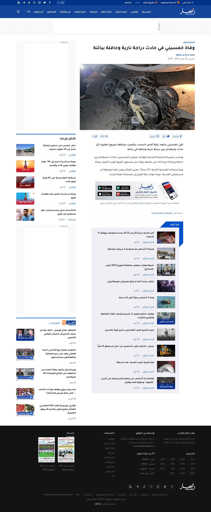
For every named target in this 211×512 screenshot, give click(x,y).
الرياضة (93, 12)
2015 (173, 464)
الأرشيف (88, 495)
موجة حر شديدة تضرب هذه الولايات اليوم (58, 196)
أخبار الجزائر (121, 12)
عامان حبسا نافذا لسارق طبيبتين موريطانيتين (130, 282)
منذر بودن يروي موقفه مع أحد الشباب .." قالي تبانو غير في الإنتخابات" (57, 392)
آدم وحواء (38, 12)
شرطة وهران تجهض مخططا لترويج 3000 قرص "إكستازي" (130, 267)
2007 (172, 473)
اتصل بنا (121, 495)
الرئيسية (146, 12)
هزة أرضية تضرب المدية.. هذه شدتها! (135, 363)
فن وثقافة (65, 12)
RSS (78, 495)
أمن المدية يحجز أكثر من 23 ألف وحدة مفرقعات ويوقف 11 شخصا (126, 235)
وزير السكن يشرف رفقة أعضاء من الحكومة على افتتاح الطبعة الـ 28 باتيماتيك (58, 373)
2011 (173, 469)
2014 (162, 464)
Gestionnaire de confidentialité (58, 495)
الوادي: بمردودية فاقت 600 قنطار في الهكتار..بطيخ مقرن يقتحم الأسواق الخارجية (57, 409)
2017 (193, 464)
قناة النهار (106, 12)
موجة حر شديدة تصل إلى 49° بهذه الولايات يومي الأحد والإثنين (58, 164)
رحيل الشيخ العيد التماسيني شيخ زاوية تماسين (129, 330)
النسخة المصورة (159, 495)
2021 (192, 460)
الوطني (134, 12)
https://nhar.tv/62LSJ (161, 213)
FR (28, 12)
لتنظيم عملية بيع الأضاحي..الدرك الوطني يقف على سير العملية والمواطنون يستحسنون (59, 354)
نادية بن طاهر (182, 55)
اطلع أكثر (55, 323)
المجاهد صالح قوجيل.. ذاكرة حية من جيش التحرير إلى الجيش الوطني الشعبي (58, 334)
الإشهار (144, 495)
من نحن (133, 495)
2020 (182, 460)
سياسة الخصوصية (105, 495)
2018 (162, 460)
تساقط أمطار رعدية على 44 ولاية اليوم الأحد (59, 180)
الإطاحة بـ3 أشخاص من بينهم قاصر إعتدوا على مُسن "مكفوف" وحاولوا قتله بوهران (127, 381)
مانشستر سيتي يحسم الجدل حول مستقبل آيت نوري (58, 212)
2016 (182, 464)
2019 (172, 460)
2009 (192, 473)
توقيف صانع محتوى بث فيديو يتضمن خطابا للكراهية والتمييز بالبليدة (127, 316)
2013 (193, 469)
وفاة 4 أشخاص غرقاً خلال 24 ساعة (136, 298)
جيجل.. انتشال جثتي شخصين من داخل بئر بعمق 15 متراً (126, 346)
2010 (162, 469)
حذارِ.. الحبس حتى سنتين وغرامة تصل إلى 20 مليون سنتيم (59, 148)
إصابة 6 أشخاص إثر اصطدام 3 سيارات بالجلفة (131, 249)
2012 (182, 469)
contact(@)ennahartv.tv (144, 446)
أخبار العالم (80, 12)
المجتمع (51, 12)
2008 (182, 473)
